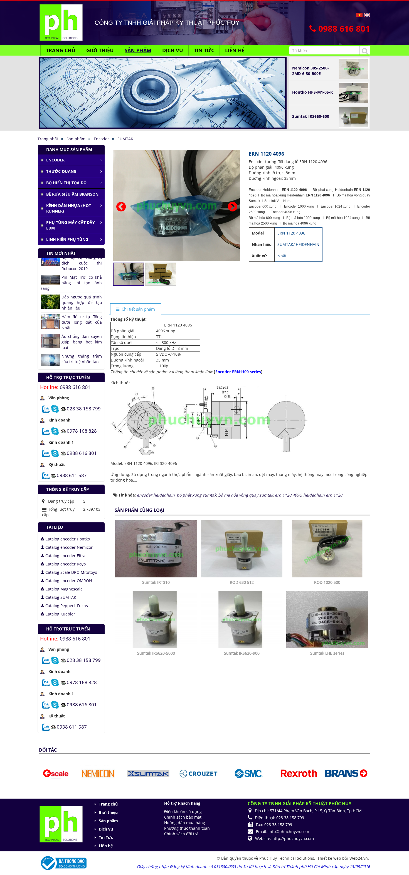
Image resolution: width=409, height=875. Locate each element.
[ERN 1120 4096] (177, 205)
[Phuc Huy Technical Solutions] (61, 22)
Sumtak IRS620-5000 (156, 653)
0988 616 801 (75, 387)
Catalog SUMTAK (60, 597)
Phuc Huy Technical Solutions (286, 858)
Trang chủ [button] (60, 50)
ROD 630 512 (242, 582)
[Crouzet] (168, 773)
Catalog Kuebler (59, 614)
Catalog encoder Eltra (64, 555)
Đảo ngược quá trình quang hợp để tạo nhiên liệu (81, 268)
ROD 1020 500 (327, 582)
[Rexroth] (268, 773)
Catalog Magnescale (63, 589)
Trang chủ (108, 804)
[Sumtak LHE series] (328, 619)
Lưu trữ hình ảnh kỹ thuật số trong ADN (81, 340)
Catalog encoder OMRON (68, 580)
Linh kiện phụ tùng (67, 239)
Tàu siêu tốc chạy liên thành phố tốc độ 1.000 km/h (71, 358)
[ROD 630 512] (242, 548)
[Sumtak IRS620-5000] (157, 619)
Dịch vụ (106, 829)
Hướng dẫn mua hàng (184, 822)
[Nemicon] (68, 773)
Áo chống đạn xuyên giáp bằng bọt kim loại (81, 307)
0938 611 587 (72, 475)
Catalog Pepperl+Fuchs (66, 605)
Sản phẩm (108, 820)
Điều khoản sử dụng (183, 811)
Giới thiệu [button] (100, 50)
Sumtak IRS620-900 (242, 653)
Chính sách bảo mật (182, 817)
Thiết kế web (329, 858)
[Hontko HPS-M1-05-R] (353, 92)
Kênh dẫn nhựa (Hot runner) (68, 208)
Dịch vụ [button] (172, 50)
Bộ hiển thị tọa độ (66, 182)
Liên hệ (106, 845)
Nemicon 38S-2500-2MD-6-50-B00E (310, 70)
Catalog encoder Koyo (65, 564)
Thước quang (61, 171)
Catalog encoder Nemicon (68, 547)
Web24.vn (358, 858)
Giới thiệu (108, 812)
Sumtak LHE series (327, 653)
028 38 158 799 (84, 408)
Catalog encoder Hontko (67, 539)
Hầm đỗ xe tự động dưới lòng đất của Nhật (81, 287)
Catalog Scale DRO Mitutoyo (70, 572)
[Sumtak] (118, 773)
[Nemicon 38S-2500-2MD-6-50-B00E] (353, 68)
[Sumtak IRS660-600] (353, 116)
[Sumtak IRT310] (157, 548)
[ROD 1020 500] (328, 548)
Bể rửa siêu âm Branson (72, 194)
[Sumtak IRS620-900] (242, 619)
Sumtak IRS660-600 (310, 116)
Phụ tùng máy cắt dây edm (70, 225)
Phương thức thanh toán (187, 828)
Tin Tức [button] (204, 50)
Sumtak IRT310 (156, 582)
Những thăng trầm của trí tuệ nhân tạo (81, 324)
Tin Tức (106, 837)
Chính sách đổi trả (181, 833)
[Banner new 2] (162, 88)
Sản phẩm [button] (138, 50)
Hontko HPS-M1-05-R (312, 92)
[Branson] (319, 773)
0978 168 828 (82, 430)
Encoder (55, 160)
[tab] (135, 309)
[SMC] (218, 773)
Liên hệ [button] (235, 50)
